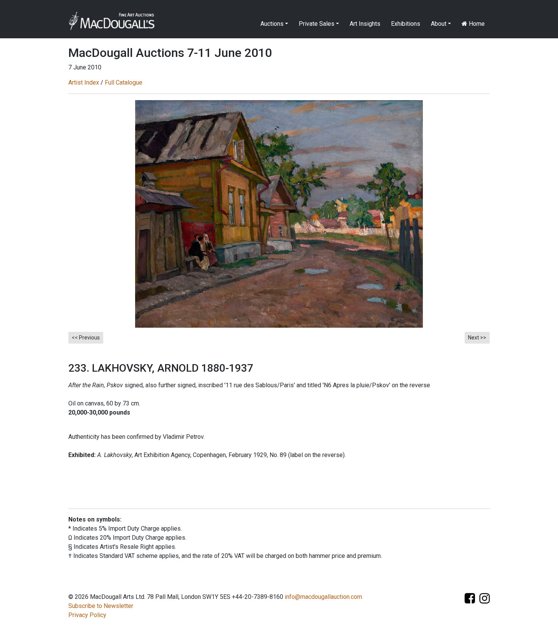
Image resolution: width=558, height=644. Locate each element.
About (438, 23)
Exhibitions (405, 23)
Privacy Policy (87, 615)
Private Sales (316, 23)
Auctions (272, 23)
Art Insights (365, 23)
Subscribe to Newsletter (100, 605)
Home (476, 23)
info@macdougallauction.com (323, 596)
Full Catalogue (123, 82)
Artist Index (83, 82)
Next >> (477, 338)
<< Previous (86, 338)
